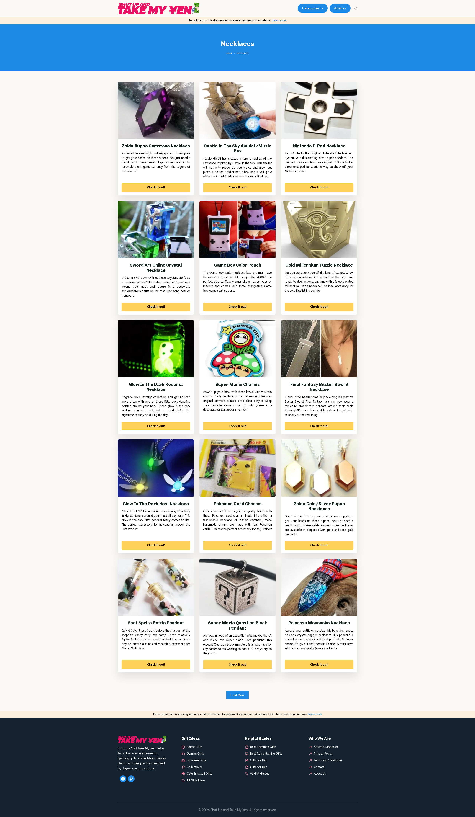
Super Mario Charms (237, 384)
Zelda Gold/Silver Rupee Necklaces (319, 506)
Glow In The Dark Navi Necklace (156, 503)
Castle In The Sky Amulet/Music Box (237, 148)
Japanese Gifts (196, 760)
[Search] (355, 8)
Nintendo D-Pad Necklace (319, 145)
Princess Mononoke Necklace (319, 622)
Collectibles (194, 767)
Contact (319, 767)
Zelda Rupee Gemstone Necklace (156, 145)
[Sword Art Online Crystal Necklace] (156, 229)
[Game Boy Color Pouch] (237, 229)
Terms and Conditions (328, 760)
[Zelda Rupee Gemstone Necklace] (156, 110)
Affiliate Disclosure (326, 747)
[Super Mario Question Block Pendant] (237, 587)
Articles (340, 8)
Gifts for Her (258, 767)
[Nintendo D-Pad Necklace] (319, 110)
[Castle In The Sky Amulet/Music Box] (237, 110)
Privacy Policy (323, 754)
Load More (237, 695)
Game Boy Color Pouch (237, 265)
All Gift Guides (259, 774)
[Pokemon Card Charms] (237, 468)
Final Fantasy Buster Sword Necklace (319, 387)
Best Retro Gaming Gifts (266, 754)
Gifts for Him (258, 760)
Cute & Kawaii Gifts (199, 774)
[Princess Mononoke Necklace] (319, 587)
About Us (320, 774)
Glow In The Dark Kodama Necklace (156, 387)
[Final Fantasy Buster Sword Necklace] (319, 348)
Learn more (280, 20)
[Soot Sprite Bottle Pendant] (156, 587)
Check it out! (156, 187)
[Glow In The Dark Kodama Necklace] (156, 348)
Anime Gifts (194, 747)
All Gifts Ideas (196, 780)
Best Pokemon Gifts (263, 747)
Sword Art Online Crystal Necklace (156, 267)
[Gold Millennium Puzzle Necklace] (319, 229)
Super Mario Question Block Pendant (237, 625)
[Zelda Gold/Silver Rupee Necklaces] (319, 468)
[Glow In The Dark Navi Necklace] (156, 468)
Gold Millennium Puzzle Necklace (319, 265)
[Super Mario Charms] (237, 348)
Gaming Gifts (195, 754)
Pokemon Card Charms (238, 503)
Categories (311, 8)
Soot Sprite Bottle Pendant (156, 622)
